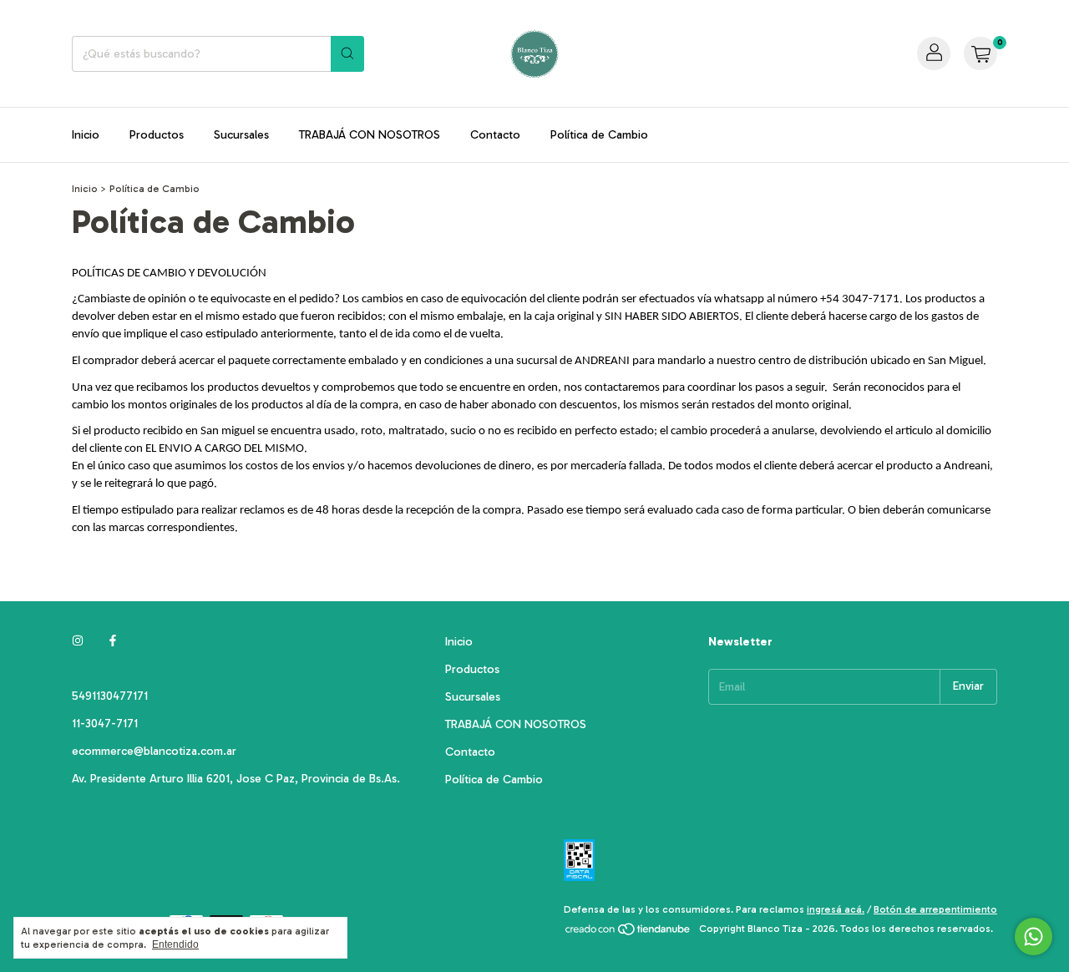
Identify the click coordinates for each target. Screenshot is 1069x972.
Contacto (495, 135)
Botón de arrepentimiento (935, 909)
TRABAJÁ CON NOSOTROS (369, 135)
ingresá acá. (835, 909)
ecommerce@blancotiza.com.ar (154, 751)
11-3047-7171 (105, 723)
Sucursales (241, 135)
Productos (156, 135)
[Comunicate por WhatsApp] (1033, 936)
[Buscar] (347, 54)
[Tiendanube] (628, 933)
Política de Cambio (599, 135)
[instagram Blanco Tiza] (78, 642)
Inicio (85, 135)
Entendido (175, 944)
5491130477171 (110, 696)
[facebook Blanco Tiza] (113, 642)
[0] (980, 53)
